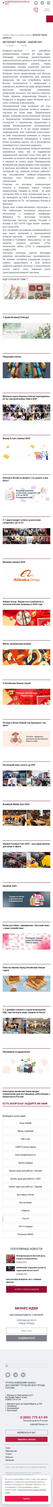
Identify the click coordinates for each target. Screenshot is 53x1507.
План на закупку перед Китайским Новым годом (24, 969)
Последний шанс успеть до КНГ (19, 765)
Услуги (8, 1454)
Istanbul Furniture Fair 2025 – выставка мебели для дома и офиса (26, 845)
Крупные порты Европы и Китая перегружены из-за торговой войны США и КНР (26, 397)
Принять (26, 1499)
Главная (6, 35)
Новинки (25, 1210)
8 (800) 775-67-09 (13, 1399)
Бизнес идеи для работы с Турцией (25, 1186)
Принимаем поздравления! (16, 1052)
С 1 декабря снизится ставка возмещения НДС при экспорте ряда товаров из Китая (24, 1011)
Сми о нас (25, 1139)
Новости (13, 35)
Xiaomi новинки (25, 1163)
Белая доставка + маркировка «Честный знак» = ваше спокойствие (26, 926)
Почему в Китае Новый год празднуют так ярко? (24, 724)
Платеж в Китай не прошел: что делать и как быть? (25, 479)
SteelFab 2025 (10, 886)
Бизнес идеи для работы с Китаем (25, 1171)
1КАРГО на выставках (25, 1147)
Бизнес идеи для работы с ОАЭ (25, 1179)
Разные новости (24, 35)
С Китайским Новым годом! (17, 683)
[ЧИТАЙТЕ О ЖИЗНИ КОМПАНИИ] (7, 1291)
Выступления (25, 1202)
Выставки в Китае (25, 1194)
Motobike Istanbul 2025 (14, 562)
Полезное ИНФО (25, 1234)
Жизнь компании (25, 1131)
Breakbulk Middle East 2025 (16, 804)
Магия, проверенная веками (17, 644)
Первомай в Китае (12, 357)
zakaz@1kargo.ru (39, 1424)
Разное (24, 46)
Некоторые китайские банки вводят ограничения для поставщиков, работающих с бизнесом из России (26, 1094)
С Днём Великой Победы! (16, 317)
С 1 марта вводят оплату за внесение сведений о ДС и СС (22, 521)
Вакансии (9, 1460)
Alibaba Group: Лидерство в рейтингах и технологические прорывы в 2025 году (23, 603)
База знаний (25, 1123)
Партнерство (11, 1451)
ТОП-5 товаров (25, 1226)
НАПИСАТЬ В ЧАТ (26, 1432)
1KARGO (21, 1467)
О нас (7, 1448)
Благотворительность (25, 1155)
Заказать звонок (27, 1439)
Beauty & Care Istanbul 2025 (16, 438)
